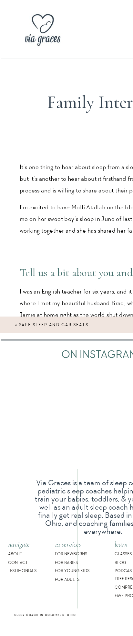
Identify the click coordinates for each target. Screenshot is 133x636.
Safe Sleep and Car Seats (53, 325)
